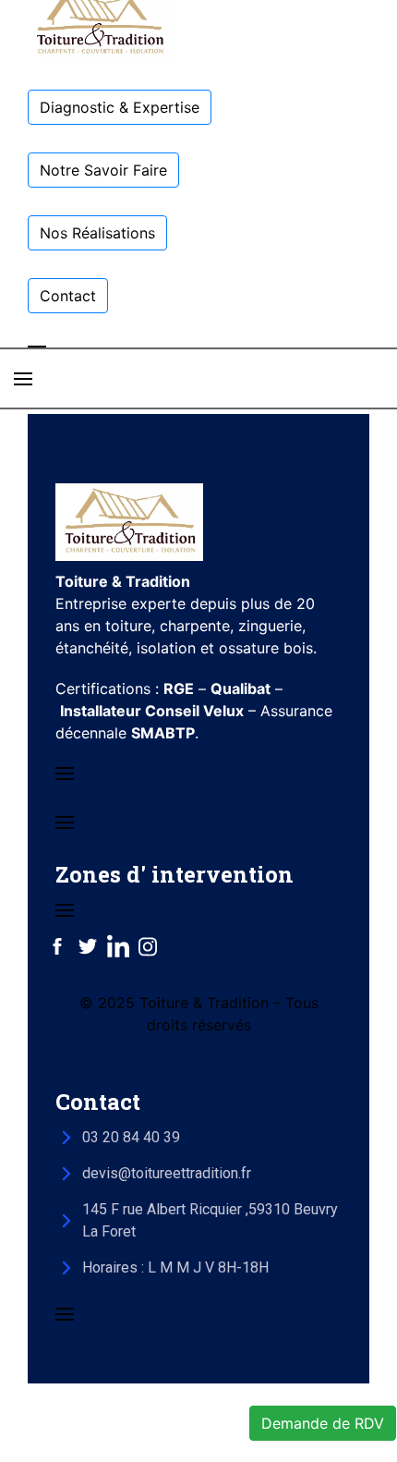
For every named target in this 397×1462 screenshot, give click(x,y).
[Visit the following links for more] (57, 946)
